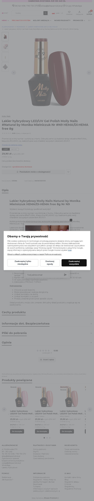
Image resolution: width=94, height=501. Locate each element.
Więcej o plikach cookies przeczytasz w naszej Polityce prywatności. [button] (34, 254)
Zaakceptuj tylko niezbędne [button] (23, 262)
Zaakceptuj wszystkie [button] (74, 262)
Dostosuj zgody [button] (50, 262)
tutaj (70, 250)
